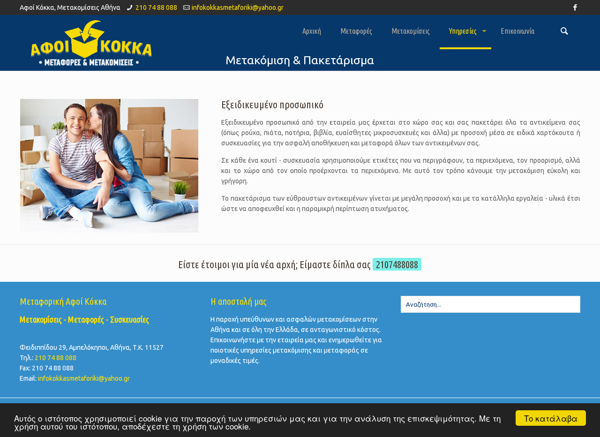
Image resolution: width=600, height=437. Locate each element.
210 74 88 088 (156, 7)
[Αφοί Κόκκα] (91, 43)
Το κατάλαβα (551, 418)
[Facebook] (575, 7)
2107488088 (397, 264)
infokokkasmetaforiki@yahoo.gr (238, 7)
